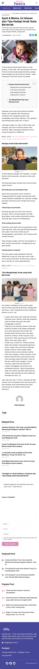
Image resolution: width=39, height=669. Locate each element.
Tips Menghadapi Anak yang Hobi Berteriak (18, 101)
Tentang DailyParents (9, 652)
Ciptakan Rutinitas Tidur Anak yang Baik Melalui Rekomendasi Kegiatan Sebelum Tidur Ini (20, 562)
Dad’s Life (28, 8)
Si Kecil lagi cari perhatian (17, 90)
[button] (36, 3)
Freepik (22, 171)
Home (3, 13)
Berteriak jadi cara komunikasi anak (20, 87)
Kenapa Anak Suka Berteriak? (19, 84)
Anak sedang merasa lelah (18, 92)
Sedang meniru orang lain (17, 95)
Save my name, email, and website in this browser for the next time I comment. (20, 538)
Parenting (6, 8)
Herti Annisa (7, 35)
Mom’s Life (17, 8)
